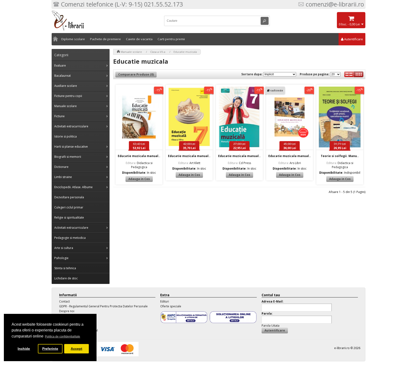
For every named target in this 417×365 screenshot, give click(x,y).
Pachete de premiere (105, 39)
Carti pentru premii (171, 39)
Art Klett (189, 163)
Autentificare (353, 39)
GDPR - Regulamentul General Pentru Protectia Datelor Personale (103, 306)
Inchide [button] (24, 349)
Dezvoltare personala (69, 197)
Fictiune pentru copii (68, 96)
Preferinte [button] (50, 349)
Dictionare (61, 167)
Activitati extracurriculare (71, 126)
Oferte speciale (170, 306)
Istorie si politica (65, 136)
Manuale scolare (65, 106)
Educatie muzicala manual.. (139, 156)
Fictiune (59, 116)
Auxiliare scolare (65, 86)
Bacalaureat (62, 76)
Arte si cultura (63, 248)
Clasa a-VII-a (157, 52)
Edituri (164, 301)
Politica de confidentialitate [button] (62, 336)
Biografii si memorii (67, 157)
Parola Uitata (270, 326)
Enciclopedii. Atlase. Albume (73, 187)
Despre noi (66, 311)
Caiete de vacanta (139, 39)
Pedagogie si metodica (70, 238)
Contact (64, 301)
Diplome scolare (73, 39)
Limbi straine (63, 177)
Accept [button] (76, 349)
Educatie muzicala (185, 52)
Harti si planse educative (71, 147)
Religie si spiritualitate (69, 217)
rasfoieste (276, 90)
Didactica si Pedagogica (139, 165)
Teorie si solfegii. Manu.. (340, 156)
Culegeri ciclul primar (68, 207)
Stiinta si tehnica (65, 268)
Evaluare (60, 65)
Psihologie (61, 258)
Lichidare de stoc (66, 278)
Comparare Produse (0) (136, 74)
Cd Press (239, 163)
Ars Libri (289, 163)
